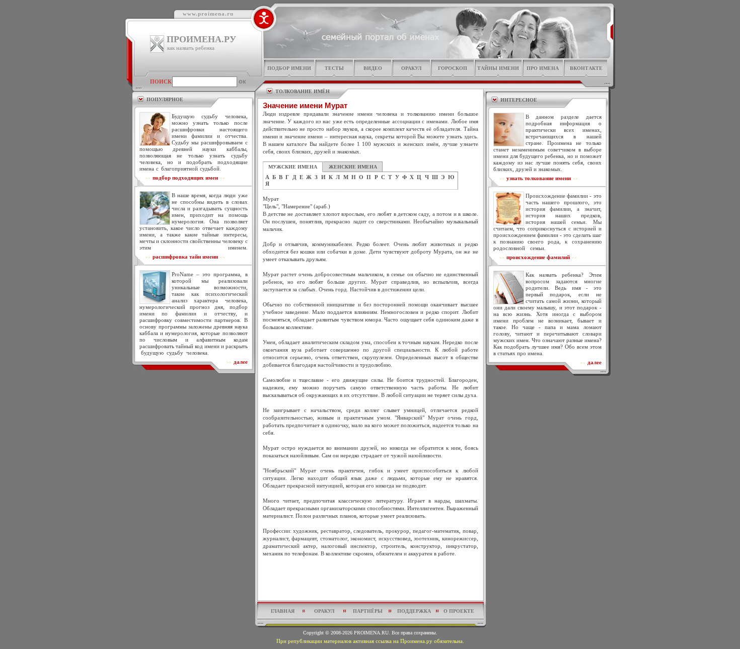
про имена (543, 68)
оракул (411, 68)
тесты (334, 68)
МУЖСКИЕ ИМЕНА (292, 167)
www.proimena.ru (208, 14)
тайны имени (498, 68)
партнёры (368, 611)
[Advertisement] (370, 581)
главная (282, 611)
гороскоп (452, 68)
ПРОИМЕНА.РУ (201, 39)
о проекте (458, 611)
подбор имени (289, 68)
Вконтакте (586, 68)
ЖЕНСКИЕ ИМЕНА (353, 167)
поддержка (414, 611)
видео (372, 68)
